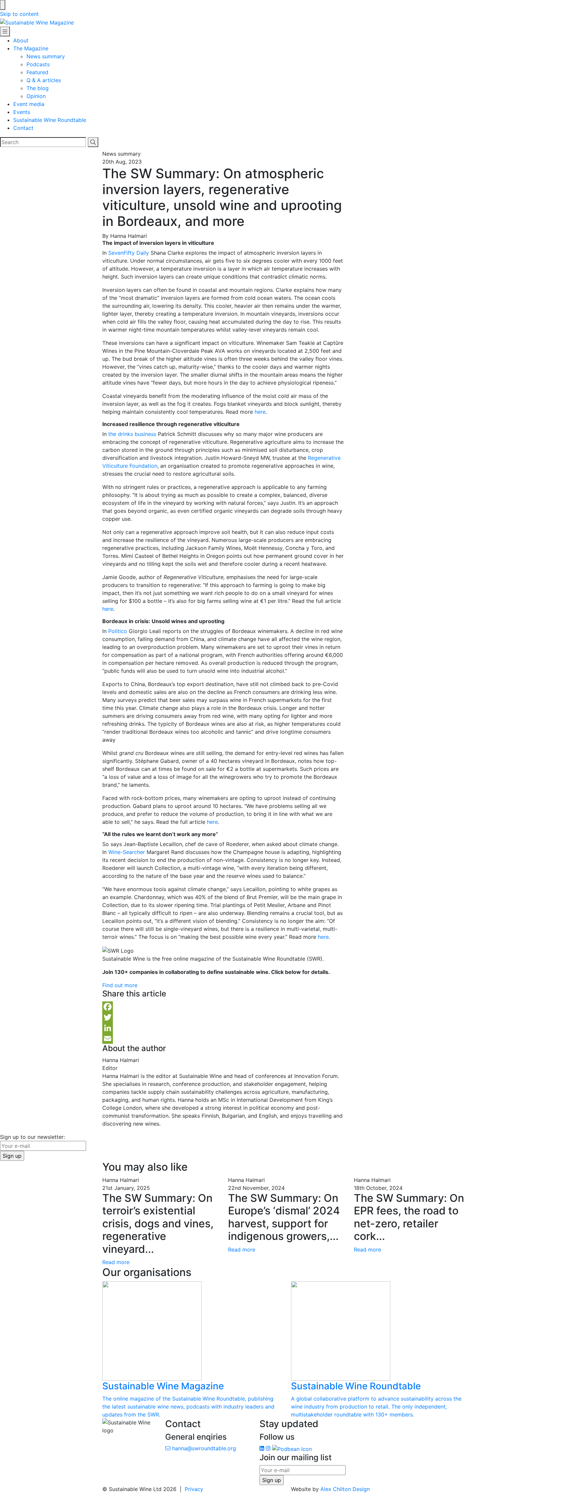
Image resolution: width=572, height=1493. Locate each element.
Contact (23, 128)
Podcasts (38, 64)
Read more (115, 1262)
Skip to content (19, 14)
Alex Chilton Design (345, 1489)
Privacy (194, 1489)
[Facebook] (223, 1006)
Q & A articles (43, 80)
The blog (37, 88)
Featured (37, 72)
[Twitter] (223, 1017)
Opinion (36, 96)
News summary (45, 56)
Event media (28, 104)
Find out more (119, 985)
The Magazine (30, 48)
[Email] (223, 1038)
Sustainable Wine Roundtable (49, 120)
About (20, 40)
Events (21, 112)
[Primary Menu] (5, 31)
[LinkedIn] (223, 1028)
